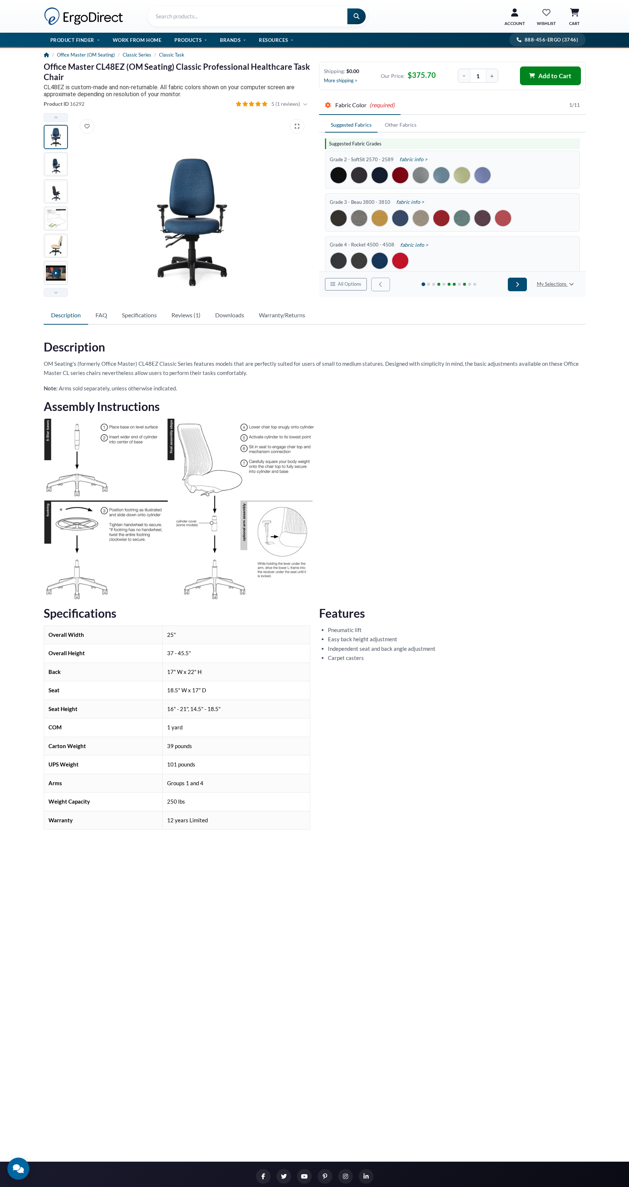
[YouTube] (304, 1176)
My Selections (552, 284)
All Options (349, 284)
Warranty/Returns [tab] (282, 314)
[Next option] (517, 284)
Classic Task (171, 55)
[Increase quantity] (492, 75)
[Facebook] (263, 1176)
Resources (273, 40)
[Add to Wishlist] (87, 126)
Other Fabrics (400, 125)
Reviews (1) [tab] (185, 314)
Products (188, 40)
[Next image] (56, 292)
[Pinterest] (325, 1176)
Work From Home (137, 40)
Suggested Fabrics (351, 125)
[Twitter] (283, 1176)
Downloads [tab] (229, 314)
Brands (230, 40)
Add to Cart (555, 76)
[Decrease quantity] (464, 75)
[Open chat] (18, 1169)
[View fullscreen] (297, 126)
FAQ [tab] (101, 314)
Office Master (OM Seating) (86, 55)
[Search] (356, 16)
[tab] (360, 105)
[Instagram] (345, 1176)
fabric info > (413, 159)
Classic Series (137, 55)
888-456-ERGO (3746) (551, 40)
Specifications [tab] (139, 314)
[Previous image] (56, 117)
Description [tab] (66, 314)
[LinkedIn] (366, 1176)
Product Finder (72, 40)
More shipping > (341, 80)
